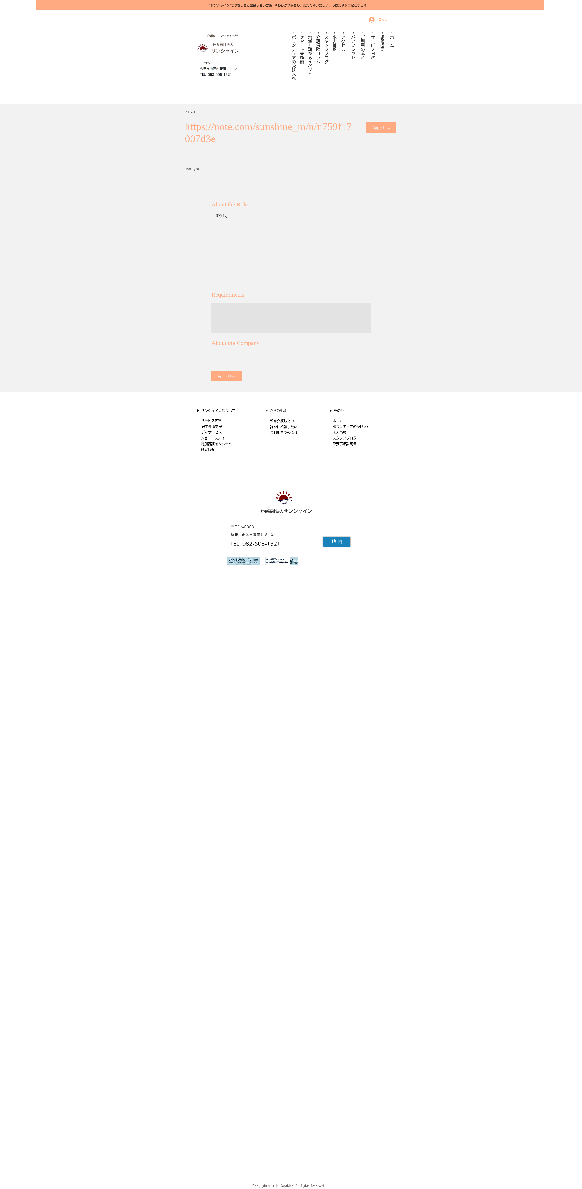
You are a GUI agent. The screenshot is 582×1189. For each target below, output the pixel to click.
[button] (381, 127)
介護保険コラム (318, 49)
